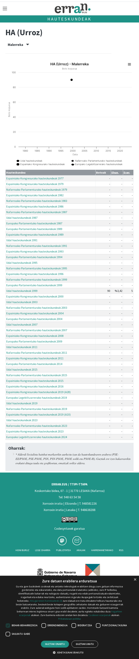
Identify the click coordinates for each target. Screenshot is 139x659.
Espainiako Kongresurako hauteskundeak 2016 (35, 386)
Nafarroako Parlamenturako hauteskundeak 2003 (36, 307)
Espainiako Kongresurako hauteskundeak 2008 (35, 336)
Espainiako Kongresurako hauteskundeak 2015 (35, 381)
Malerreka (17, 44)
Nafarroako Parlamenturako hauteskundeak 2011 (36, 352)
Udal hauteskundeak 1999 (21, 291)
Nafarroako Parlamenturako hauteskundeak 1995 (36, 268)
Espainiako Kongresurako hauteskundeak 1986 (35, 206)
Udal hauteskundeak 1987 (21, 217)
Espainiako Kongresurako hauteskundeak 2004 (35, 313)
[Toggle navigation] (5, 8)
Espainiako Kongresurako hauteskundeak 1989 (35, 234)
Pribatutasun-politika (69, 618)
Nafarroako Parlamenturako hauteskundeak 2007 (36, 330)
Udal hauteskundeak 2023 (21, 420)
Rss (121, 550)
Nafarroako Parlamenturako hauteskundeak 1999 (36, 279)
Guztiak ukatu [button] (85, 644)
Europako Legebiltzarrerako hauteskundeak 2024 (36, 437)
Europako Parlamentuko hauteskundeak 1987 (34, 223)
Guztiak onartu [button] (55, 644)
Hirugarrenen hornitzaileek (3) (46, 600)
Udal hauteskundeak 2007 (21, 324)
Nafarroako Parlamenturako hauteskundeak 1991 (36, 246)
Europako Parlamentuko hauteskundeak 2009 (34, 341)
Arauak (81, 550)
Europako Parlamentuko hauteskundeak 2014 (34, 364)
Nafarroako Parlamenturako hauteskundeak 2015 (36, 375)
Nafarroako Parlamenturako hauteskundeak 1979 (36, 189)
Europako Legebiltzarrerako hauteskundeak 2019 (36, 397)
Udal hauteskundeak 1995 (21, 262)
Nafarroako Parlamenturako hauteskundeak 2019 (36, 409)
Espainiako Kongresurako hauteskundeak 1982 (35, 195)
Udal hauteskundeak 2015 (21, 369)
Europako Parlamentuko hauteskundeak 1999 (34, 285)
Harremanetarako (102, 550)
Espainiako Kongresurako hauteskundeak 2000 (35, 296)
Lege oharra (42, 550)
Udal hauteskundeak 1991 (21, 240)
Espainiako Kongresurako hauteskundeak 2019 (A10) (38, 414)
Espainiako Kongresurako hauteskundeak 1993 (35, 251)
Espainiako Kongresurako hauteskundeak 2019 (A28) (38, 392)
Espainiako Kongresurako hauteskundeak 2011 (35, 358)
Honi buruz (22, 550)
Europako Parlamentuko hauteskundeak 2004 (34, 319)
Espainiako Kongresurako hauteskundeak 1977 (35, 178)
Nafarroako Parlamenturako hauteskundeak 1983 (36, 201)
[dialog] (69, 617)
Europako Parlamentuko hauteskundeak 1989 (34, 229)
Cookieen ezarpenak (100, 615)
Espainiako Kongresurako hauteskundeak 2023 (35, 431)
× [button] (135, 579)
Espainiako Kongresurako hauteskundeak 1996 (35, 274)
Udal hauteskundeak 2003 (21, 302)
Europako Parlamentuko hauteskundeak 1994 (34, 257)
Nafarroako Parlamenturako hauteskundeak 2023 (36, 426)
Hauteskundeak (69, 19)
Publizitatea (63, 550)
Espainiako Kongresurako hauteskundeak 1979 (35, 184)
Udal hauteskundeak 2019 (21, 403)
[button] (69, 652)
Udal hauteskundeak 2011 (21, 347)
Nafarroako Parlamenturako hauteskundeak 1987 (36, 212)
